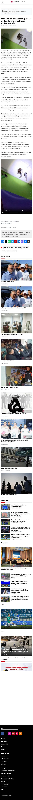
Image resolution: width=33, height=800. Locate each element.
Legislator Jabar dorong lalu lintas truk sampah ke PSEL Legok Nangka (21, 576)
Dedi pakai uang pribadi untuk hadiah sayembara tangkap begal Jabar (16, 280)
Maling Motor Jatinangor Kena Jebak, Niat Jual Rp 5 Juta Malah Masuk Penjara (16, 386)
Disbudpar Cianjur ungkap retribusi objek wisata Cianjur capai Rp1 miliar (19, 590)
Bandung (25, 247)
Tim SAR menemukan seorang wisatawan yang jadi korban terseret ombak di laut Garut (20, 598)
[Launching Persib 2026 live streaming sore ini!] (5, 507)
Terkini (3, 738)
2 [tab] (14, 630)
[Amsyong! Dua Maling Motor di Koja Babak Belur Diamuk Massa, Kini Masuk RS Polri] (16, 323)
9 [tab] (24, 657)
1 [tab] (12, 630)
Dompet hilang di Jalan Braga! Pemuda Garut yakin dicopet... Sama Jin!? (15, 467)
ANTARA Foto (5, 784)
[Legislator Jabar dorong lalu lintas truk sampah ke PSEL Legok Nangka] (5, 576)
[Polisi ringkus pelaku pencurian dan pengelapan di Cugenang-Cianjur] (16, 349)
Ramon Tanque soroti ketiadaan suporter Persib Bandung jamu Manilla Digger (20, 536)
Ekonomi (3, 756)
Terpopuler (5, 500)
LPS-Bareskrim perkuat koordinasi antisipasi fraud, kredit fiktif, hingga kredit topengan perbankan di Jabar (15, 568)
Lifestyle (3, 764)
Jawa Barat (5, 250)
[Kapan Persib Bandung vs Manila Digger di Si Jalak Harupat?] (5, 522)
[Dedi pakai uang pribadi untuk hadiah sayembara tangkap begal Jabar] (16, 270)
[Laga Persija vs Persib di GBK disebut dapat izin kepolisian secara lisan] (5, 584)
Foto (2, 604)
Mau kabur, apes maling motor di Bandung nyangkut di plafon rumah (14, 12)
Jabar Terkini (13, 10)
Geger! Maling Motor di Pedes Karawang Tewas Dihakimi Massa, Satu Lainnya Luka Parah (15, 412)
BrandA (3, 781)
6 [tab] (17, 657)
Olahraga (3, 761)
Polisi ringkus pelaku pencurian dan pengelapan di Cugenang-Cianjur (16, 359)
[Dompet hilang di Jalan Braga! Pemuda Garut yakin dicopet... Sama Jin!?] (16, 457)
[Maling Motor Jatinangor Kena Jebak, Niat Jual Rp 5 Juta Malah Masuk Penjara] (16, 376)
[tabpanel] (16, 619)
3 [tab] (16, 630)
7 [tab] (20, 657)
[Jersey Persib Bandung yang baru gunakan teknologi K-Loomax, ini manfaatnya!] (5, 529)
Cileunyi (13, 250)
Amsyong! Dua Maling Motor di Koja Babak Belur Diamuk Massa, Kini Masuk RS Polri (16, 333)
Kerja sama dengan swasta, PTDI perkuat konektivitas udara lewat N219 (15, 651)
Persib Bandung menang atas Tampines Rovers (14, 625)
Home (6, 10)
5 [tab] (21, 630)
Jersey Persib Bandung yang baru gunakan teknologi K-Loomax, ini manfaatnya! (20, 528)
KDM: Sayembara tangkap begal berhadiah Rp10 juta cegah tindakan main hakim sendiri (16, 307)
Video (3, 632)
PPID (2, 789)
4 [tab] (19, 630)
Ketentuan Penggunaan (8, 770)
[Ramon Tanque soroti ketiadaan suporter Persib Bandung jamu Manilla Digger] (5, 536)
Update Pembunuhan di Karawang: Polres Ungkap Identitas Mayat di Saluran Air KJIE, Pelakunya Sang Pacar (14, 440)
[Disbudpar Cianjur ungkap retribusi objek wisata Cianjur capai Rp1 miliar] (5, 591)
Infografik (4, 659)
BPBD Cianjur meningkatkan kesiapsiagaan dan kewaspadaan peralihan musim (20, 514)
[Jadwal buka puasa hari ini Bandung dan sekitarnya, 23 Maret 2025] (16, 483)
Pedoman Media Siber (7, 778)
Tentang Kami (5, 776)
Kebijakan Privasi (6, 773)
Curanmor (18, 247)
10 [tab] (27, 657)
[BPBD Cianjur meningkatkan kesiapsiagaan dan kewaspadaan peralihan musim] (5, 514)
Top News (4, 543)
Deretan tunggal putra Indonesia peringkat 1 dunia (15, 715)
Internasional (5, 758)
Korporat (3, 787)
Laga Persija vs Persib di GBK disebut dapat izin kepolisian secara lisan (19, 583)
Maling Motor (8, 247)
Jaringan (3, 768)
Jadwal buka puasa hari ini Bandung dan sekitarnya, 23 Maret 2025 (13, 493)
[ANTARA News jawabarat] (18, 2)
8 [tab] (22, 657)
